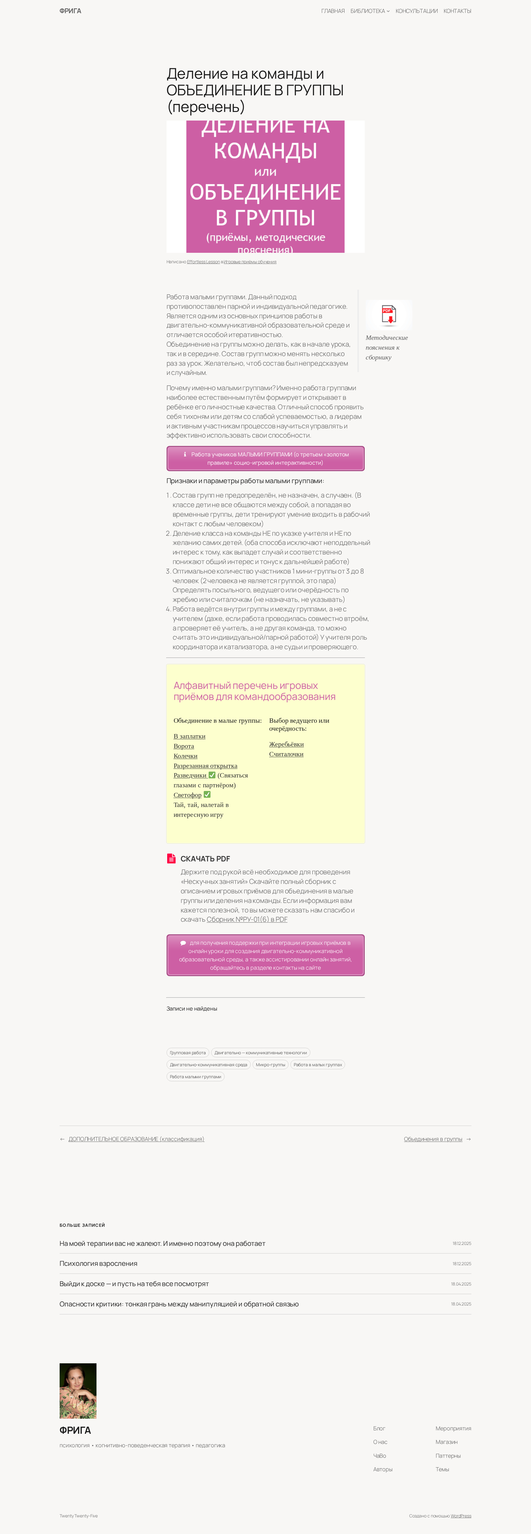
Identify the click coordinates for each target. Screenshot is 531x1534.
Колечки (186, 756)
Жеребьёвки (286, 744)
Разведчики (191, 775)
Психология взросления (98, 1263)
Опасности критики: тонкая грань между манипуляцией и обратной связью (179, 1304)
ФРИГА (70, 10)
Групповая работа (188, 1052)
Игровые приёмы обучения (250, 261)
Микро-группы (270, 1064)
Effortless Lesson (203, 261)
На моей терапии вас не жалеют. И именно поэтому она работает (163, 1243)
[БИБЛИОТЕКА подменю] (388, 11)
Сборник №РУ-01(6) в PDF (247, 919)
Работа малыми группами (196, 1076)
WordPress (461, 1516)
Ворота (184, 746)
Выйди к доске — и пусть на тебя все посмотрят (134, 1284)
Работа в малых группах (318, 1064)
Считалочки (286, 754)
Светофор (188, 795)
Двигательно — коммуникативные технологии (260, 1052)
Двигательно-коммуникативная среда (209, 1064)
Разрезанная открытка (206, 765)
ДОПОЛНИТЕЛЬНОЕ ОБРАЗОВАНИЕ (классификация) (137, 1139)
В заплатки (190, 736)
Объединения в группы (433, 1139)
